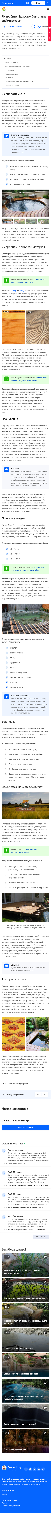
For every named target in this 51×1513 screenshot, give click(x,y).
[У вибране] (45, 1257)
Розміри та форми (12, 85)
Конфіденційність (8, 1490)
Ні (45, 1094)
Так (38, 1094)
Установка (9, 78)
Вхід (38, 3)
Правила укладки (11, 74)
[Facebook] (26, 1469)
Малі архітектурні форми (18, 1084)
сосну (22, 291)
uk (27, 3)
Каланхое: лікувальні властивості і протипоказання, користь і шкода (28, 1230)
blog (7, 3)
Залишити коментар (25, 1127)
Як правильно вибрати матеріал (17, 66)
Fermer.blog (4, 9)
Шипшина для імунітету (17, 1163)
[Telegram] (34, 1469)
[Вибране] (47, 3)
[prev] (4, 203)
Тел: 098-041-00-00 (8, 1503)
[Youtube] (39, 1469)
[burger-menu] (47, 9)
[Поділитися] (33, 26)
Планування (9, 70)
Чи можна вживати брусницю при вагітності (25, 1208)
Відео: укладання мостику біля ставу (20, 82)
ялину (14, 291)
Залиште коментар (15, 1120)
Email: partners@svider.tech (11, 1506)
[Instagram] (30, 1469)
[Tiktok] (43, 1469)
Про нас (4, 1494)
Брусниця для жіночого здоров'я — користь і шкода (28, 1186)
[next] (46, 203)
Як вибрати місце (11, 63)
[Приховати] (45, 58)
